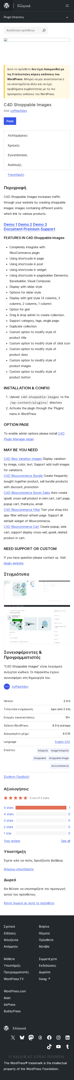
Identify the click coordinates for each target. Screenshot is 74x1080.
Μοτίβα (44, 946)
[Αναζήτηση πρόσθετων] (44, 30)
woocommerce (60, 765)
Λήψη (10, 121)
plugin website (14, 563)
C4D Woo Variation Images (23, 459)
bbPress (9, 1004)
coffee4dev (18, 111)
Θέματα (44, 933)
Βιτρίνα (44, 926)
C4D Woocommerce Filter (22, 510)
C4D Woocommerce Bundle (23, 476)
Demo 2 (25, 224)
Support (48, 229)
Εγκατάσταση (17, 155)
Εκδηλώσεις (47, 965)
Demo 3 (40, 224)
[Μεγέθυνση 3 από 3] (65, 610)
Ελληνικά (19, 1028)
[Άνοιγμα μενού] (68, 5)
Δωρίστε (45, 972)
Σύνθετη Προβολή (16, 777)
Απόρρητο (11, 946)
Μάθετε (9, 959)
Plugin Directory (14, 17)
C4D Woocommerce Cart (21, 526)
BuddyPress (12, 1011)
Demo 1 (10, 224)
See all (65, 841)
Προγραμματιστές (16, 972)
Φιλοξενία (11, 940)
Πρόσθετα (46, 940)
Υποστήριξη (16, 175)
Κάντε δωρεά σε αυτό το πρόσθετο (29, 903)
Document (13, 229)
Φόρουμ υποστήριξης (19, 869)
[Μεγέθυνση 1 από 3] (30, 586)
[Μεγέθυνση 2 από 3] (65, 586)
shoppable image (59, 758)
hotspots (43, 750)
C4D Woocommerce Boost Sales (27, 493)
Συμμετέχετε (48, 959)
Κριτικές (14, 145)
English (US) (62, 741)
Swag (44, 979)
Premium (32, 229)
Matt (7, 998)
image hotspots (60, 750)
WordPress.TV (14, 979)
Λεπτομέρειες (18, 135)
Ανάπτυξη (14, 165)
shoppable (40, 758)
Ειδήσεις (10, 933)
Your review (12, 841)
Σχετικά (9, 926)
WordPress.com (15, 991)
